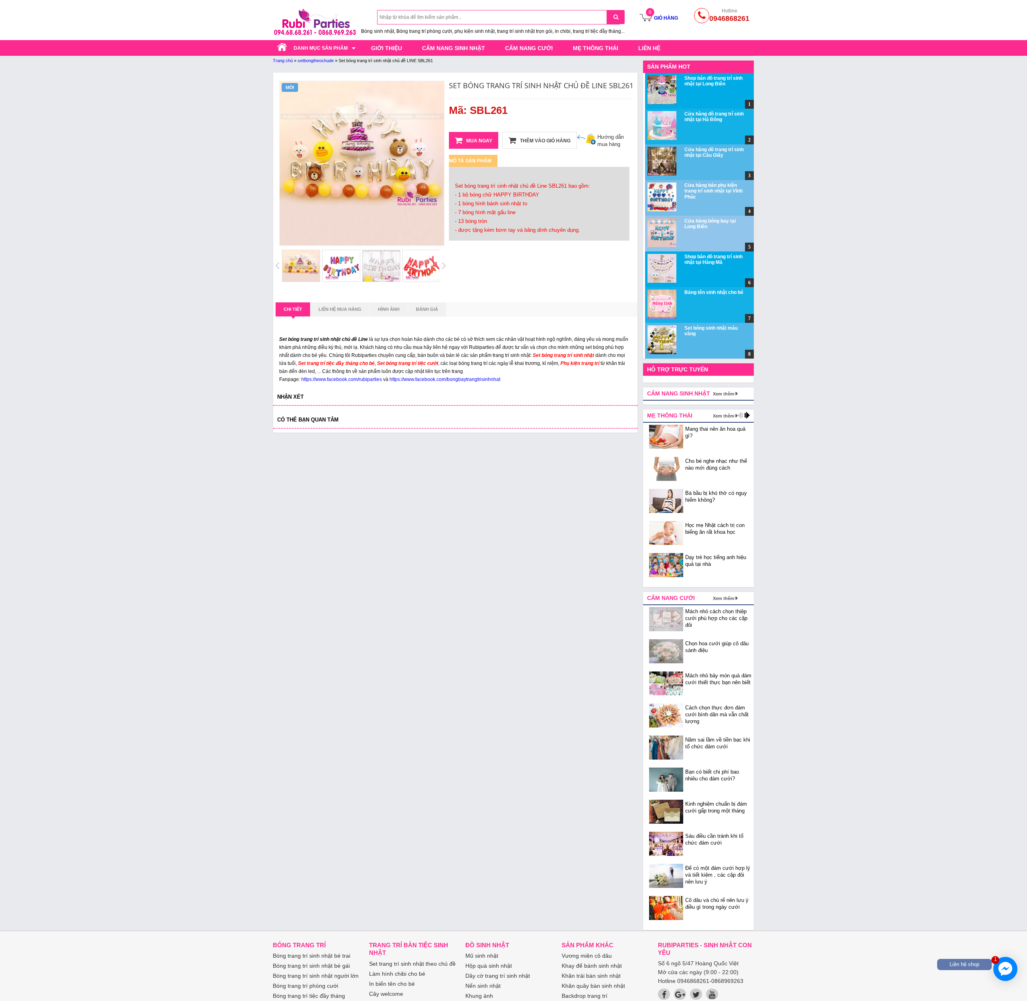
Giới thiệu (386, 48)
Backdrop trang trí (584, 996)
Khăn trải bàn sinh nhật (591, 976)
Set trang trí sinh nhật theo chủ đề (412, 963)
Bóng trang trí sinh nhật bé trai (311, 955)
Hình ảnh (389, 309)
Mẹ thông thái (595, 48)
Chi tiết (293, 309)
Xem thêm (723, 393)
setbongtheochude (316, 60)
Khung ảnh (479, 996)
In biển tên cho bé (392, 984)
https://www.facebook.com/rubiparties (341, 379)
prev (740, 415)
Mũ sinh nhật (481, 955)
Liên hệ (649, 48)
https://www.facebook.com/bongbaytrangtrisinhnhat (445, 379)
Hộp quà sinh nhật (488, 965)
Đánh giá (427, 309)
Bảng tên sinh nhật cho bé (713, 292)
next (747, 415)
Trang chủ (283, 60)
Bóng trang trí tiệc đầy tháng (309, 996)
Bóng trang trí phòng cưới (305, 986)
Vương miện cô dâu (587, 955)
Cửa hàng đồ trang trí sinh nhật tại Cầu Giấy (714, 152)
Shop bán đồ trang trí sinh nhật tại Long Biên (713, 81)
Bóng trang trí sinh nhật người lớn (316, 976)
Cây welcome (386, 994)
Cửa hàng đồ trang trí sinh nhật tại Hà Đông (714, 116)
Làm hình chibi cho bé (397, 974)
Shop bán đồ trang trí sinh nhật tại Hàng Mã (713, 259)
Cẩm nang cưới (529, 48)
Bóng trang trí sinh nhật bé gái (311, 965)
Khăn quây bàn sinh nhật (593, 986)
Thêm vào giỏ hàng (544, 141)
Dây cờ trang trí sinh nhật (497, 976)
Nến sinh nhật (483, 986)
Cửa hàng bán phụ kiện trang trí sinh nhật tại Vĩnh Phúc (713, 191)
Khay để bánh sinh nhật (592, 965)
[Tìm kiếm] (616, 17)
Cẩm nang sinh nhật (453, 48)
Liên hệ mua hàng (340, 309)
